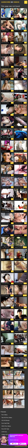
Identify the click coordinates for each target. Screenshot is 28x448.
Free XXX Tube (5, 429)
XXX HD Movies (5, 420)
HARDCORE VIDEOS (10, 2)
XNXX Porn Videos (6, 426)
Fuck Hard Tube (5, 423)
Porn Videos (4, 414)
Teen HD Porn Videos (6, 417)
